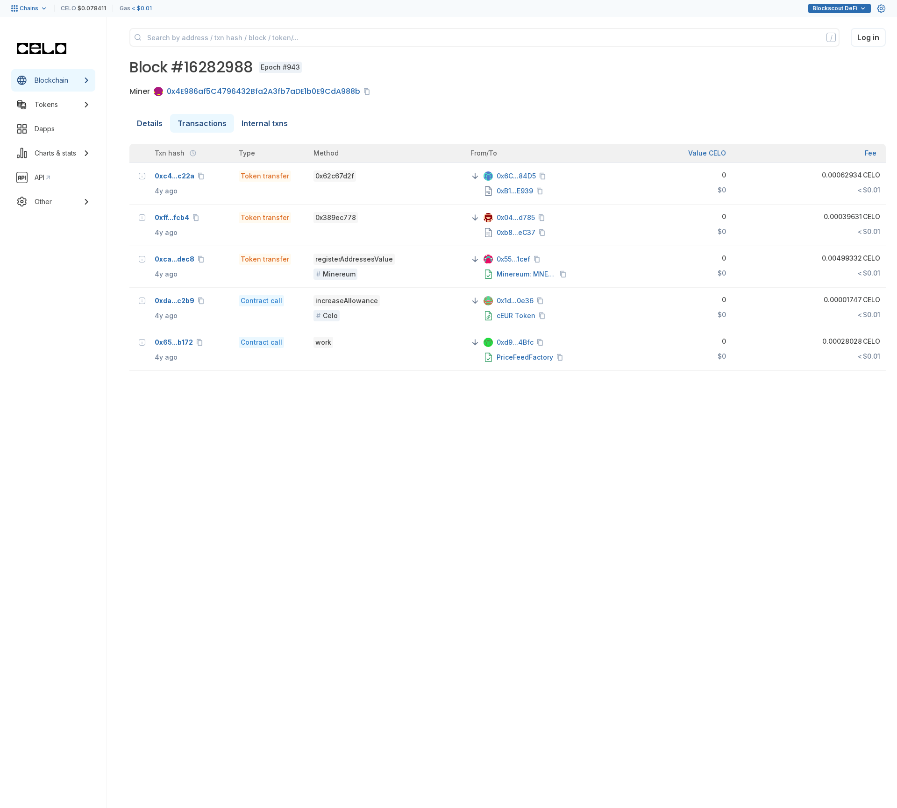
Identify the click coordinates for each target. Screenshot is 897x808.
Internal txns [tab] (265, 123)
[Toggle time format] (193, 153)
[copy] (368, 91)
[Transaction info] (142, 176)
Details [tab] (150, 123)
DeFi (834, 8)
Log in (868, 37)
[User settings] (881, 8)
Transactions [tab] (202, 123)
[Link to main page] (41, 48)
